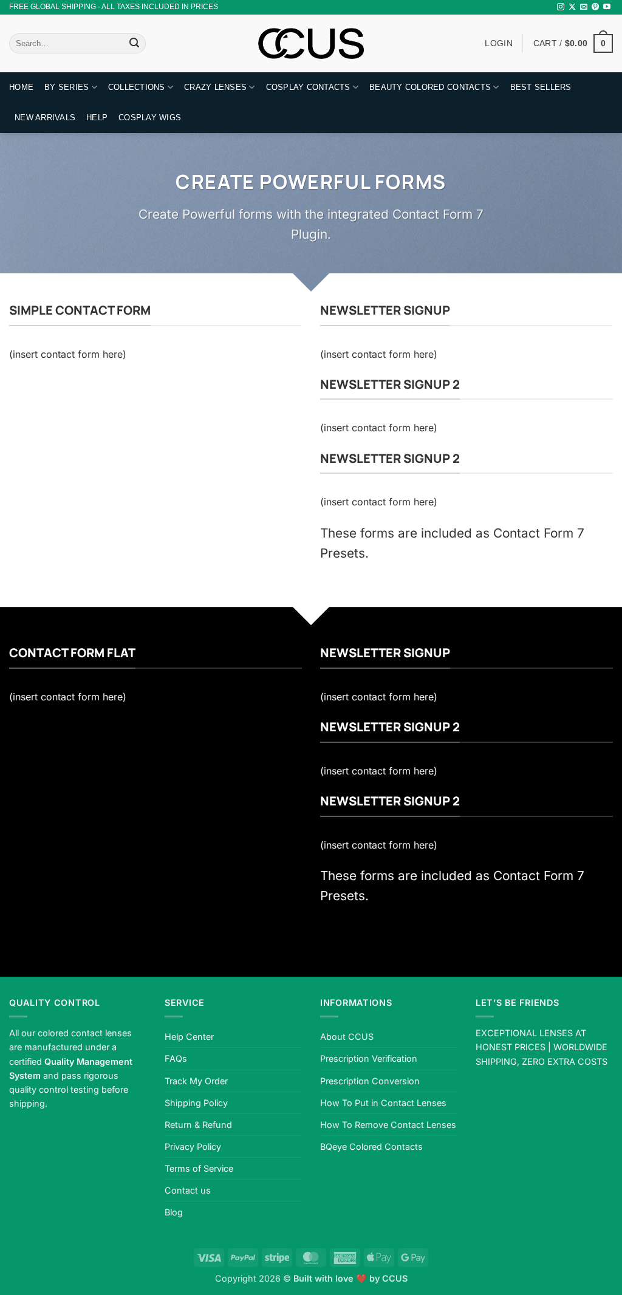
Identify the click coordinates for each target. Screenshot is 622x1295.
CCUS (395, 1278)
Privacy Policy (193, 1146)
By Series (66, 87)
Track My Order (196, 1081)
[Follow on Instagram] (560, 7)
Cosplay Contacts (308, 87)
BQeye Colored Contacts (371, 1146)
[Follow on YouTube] (606, 7)
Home (21, 87)
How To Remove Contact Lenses (388, 1124)
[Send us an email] (583, 7)
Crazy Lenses (215, 87)
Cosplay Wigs (149, 117)
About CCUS (347, 1036)
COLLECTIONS (136, 87)
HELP (97, 117)
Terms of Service (199, 1168)
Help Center (189, 1036)
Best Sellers (541, 87)
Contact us (188, 1190)
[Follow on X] (572, 7)
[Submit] (134, 43)
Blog (174, 1212)
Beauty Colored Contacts (430, 87)
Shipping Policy (196, 1103)
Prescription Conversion (370, 1081)
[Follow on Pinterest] (595, 7)
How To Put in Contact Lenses (383, 1103)
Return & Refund (198, 1124)
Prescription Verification (368, 1058)
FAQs (176, 1058)
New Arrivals (45, 117)
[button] (573, 43)
